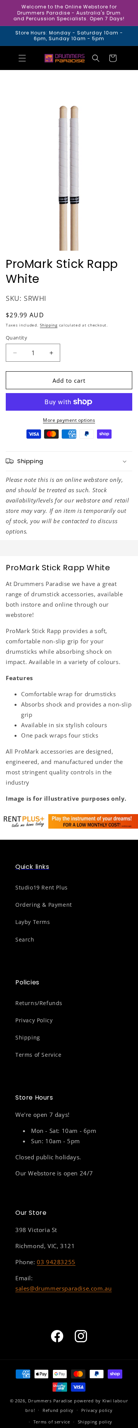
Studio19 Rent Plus (41, 887)
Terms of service (51, 1422)
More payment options (69, 420)
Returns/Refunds (38, 1003)
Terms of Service (38, 1054)
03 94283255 (56, 1262)
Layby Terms (32, 921)
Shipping (49, 325)
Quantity (16, 337)
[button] (22, 58)
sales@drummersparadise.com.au (63, 1288)
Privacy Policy (34, 1020)
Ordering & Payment (43, 904)
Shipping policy (95, 1422)
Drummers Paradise (50, 1401)
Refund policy (58, 1410)
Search (24, 939)
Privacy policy (97, 1410)
